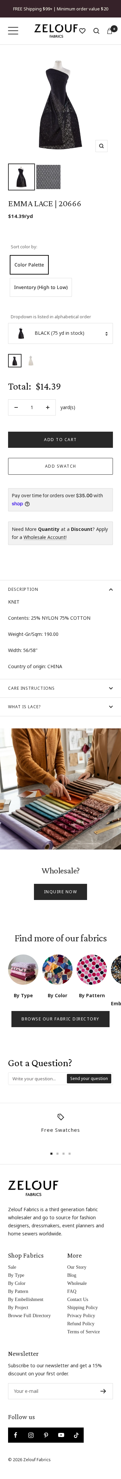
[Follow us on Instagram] (30, 1435)
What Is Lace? (24, 707)
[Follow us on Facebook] (15, 1435)
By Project (18, 1307)
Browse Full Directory (29, 1315)
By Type (16, 1275)
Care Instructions (31, 688)
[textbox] (38, 1078)
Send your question (89, 1078)
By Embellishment (25, 1299)
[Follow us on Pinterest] (45, 1435)
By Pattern (18, 1291)
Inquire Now (60, 892)
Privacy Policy (81, 1315)
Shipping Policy (82, 1307)
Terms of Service (83, 1331)
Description (23, 589)
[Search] (96, 31)
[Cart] (109, 31)
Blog (71, 1275)
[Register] (103, 1391)
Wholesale (77, 1283)
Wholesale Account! (45, 537)
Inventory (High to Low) (41, 287)
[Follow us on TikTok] (76, 1435)
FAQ (71, 1291)
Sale (12, 1267)
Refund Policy (80, 1323)
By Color (17, 1283)
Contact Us (77, 1299)
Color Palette (29, 264)
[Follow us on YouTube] (61, 1435)
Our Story (76, 1267)
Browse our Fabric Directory (60, 1019)
